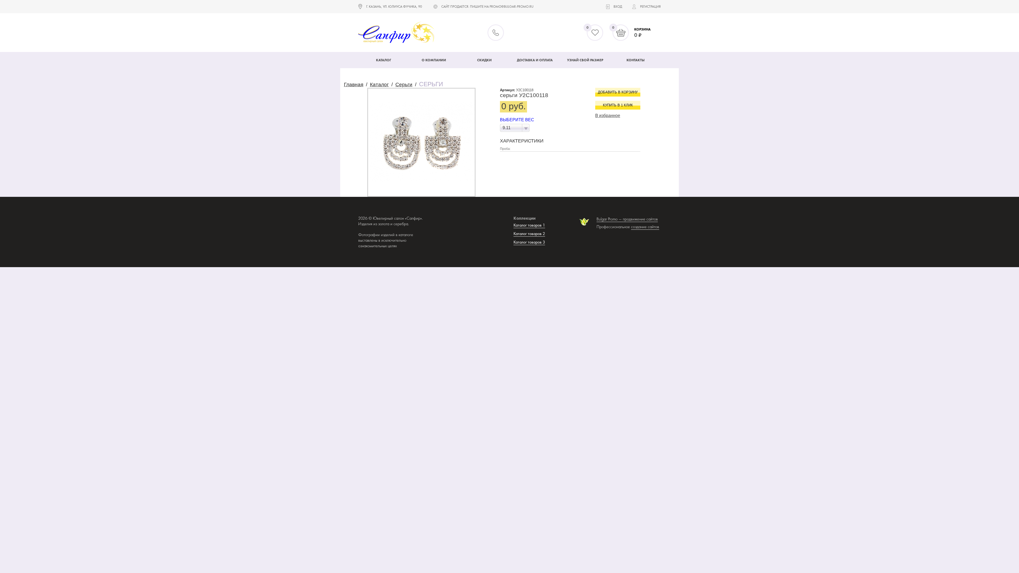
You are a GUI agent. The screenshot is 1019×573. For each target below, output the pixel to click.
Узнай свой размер (585, 60)
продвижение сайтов (640, 219)
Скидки (484, 60)
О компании (434, 60)
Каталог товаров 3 (529, 242)
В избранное (607, 115)
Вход (618, 6)
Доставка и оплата (535, 60)
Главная (353, 84)
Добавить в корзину (618, 92)
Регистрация (650, 6)
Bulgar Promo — (610, 219)
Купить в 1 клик (618, 105)
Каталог (383, 60)
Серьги (403, 84)
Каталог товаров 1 (529, 225)
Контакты (636, 60)
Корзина (642, 29)
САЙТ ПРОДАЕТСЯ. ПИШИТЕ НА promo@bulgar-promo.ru (487, 6)
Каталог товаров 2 (529, 233)
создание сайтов (645, 226)
